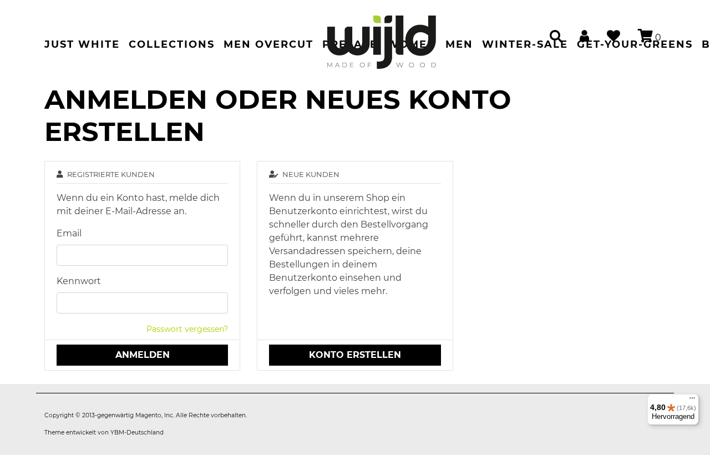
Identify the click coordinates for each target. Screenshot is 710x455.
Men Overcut (268, 44)
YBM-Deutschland (137, 432)
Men (459, 44)
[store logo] (381, 36)
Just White (82, 44)
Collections (172, 44)
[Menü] (692, 400)
